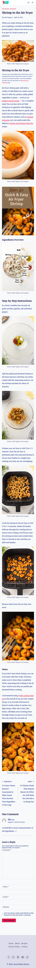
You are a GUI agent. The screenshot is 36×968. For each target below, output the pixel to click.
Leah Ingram (8, 17)
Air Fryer (5, 9)
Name (6, 887)
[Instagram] (13, 957)
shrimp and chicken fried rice (21, 123)
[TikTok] (27, 957)
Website (6, 907)
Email (6, 897)
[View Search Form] (32, 2)
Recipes (24, 943)
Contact (24, 947)
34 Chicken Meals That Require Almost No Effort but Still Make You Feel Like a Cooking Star (27, 792)
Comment (7, 850)
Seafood (13, 9)
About (17, 943)
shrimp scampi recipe (10, 101)
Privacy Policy (14, 947)
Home (11, 943)
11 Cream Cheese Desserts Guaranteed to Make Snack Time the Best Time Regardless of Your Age (8, 793)
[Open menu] (28, 2)
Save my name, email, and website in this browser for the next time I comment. (19, 914)
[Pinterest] (18, 957)
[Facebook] (8, 957)
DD (9, 819)
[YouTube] (22, 957)
